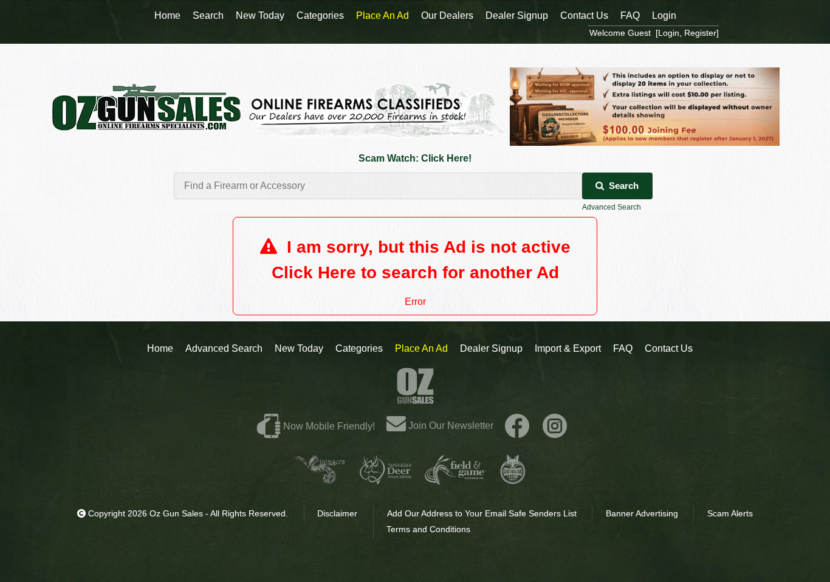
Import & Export (568, 348)
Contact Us (669, 348)
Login (664, 15)
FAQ (623, 348)
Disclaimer (337, 513)
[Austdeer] (385, 479)
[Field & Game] (455, 479)
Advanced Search (611, 207)
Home (160, 348)
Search (624, 185)
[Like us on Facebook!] (517, 425)
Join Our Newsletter (449, 425)
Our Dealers (447, 15)
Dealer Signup (491, 348)
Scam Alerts (730, 513)
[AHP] (512, 479)
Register (700, 33)
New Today (299, 348)
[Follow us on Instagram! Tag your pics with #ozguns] (555, 425)
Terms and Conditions (428, 529)
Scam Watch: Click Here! (415, 158)
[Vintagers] (320, 479)
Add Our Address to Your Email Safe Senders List (482, 513)
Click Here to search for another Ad (415, 272)
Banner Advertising (642, 513)
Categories (359, 348)
